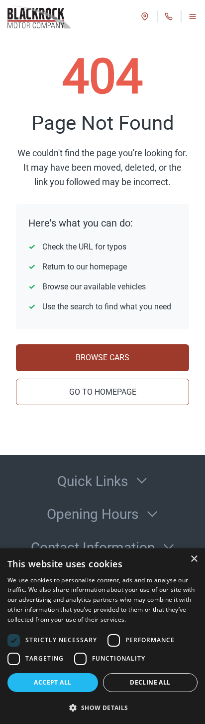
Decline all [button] (150, 682)
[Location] (144, 16)
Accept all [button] (52, 682)
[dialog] (102, 636)
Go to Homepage (102, 392)
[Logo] (38, 16)
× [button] (194, 559)
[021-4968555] (168, 16)
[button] (102, 708)
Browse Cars (102, 357)
